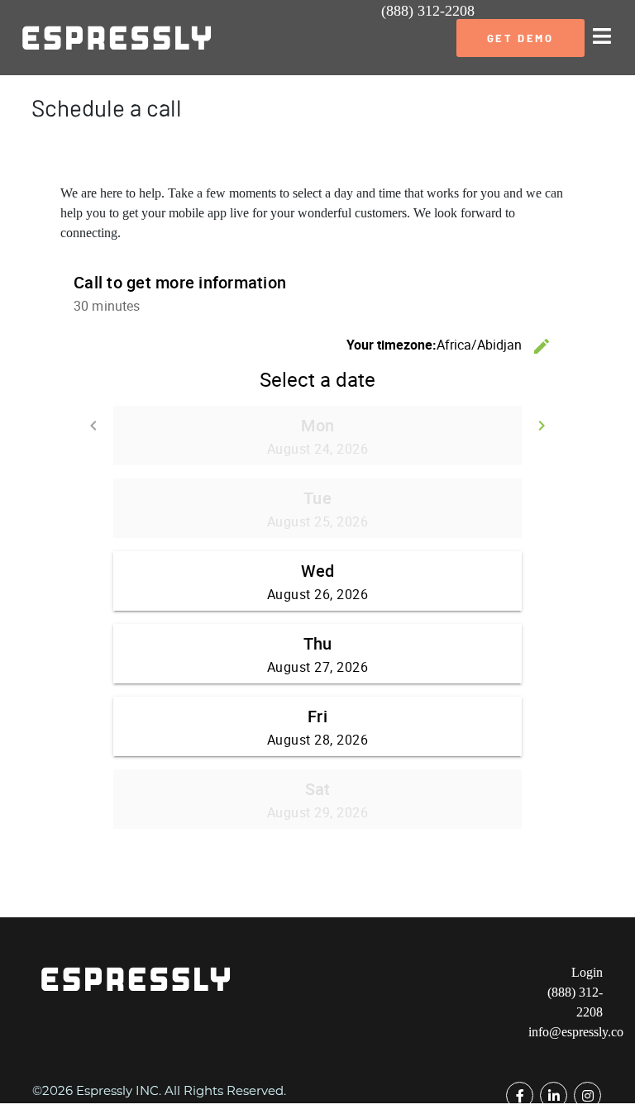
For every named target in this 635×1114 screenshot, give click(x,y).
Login (587, 972)
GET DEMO (520, 38)
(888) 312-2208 (428, 10)
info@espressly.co (575, 1032)
